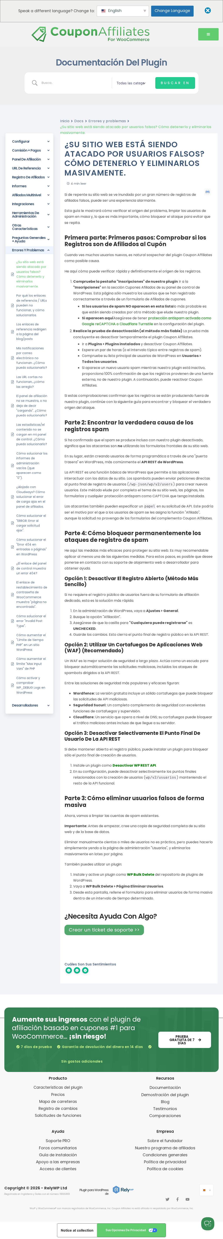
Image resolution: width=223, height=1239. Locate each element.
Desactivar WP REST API (134, 765)
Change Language (172, 10)
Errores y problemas (107, 120)
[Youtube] (187, 1199)
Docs (78, 120)
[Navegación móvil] (208, 34)
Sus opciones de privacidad (126, 1230)
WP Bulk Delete (140, 874)
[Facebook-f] (177, 1199)
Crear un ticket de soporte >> (104, 929)
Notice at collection (77, 1230)
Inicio (64, 120)
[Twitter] (167, 1199)
